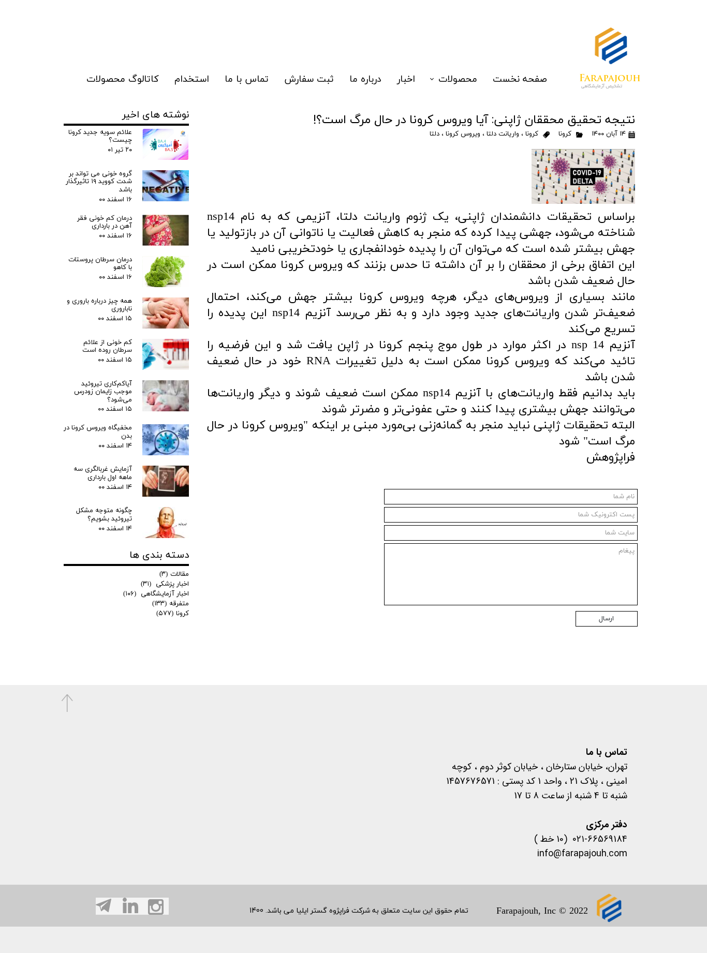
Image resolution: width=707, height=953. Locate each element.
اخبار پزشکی (165, 584)
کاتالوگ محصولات (122, 79)
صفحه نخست (520, 79)
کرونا (564, 134)
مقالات (174, 574)
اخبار (406, 79)
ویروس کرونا (463, 134)
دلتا (434, 134)
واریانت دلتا (503, 134)
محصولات (457, 79)
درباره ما (365, 79)
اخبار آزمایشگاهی (156, 594)
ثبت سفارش (309, 79)
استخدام (191, 79)
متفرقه (170, 603)
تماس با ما (247, 79)
